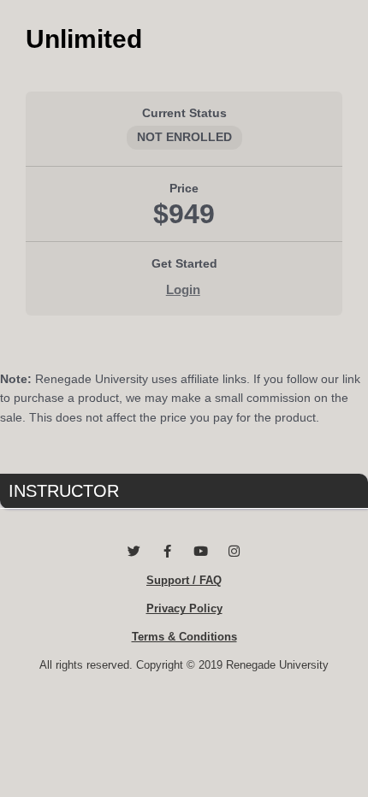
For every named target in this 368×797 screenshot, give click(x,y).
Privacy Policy (184, 608)
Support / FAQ (184, 580)
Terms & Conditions (184, 636)
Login (183, 289)
